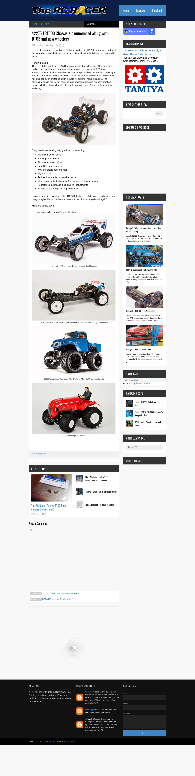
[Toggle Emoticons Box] (30, 529)
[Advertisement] (144, 569)
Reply (51, 45)
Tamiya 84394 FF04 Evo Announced (140, 310)
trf (45, 454)
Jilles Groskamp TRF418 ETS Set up (99, 504)
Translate (146, 383)
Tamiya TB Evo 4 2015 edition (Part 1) (100, 491)
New (47, 24)
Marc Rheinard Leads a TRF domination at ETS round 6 (96, 479)
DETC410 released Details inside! (57, 599)
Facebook (157, 10)
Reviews (140, 10)
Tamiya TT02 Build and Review (138, 349)
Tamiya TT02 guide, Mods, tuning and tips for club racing (143, 230)
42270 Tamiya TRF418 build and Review (60, 593)
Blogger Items (69, 742)
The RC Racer (49, 742)
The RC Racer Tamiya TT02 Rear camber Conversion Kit (48, 507)
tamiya (41, 454)
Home (126, 10)
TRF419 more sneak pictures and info (141, 269)
